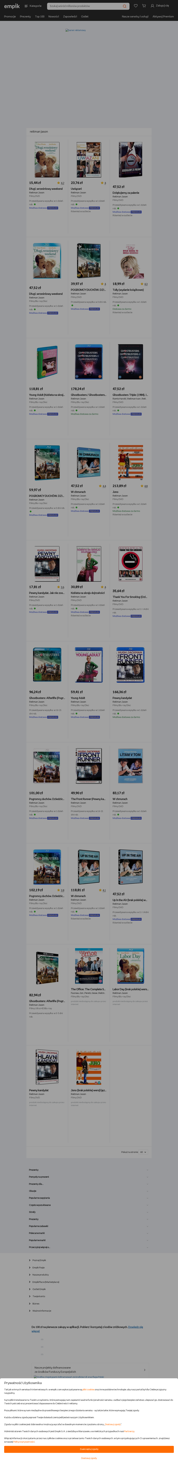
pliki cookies (88, 1390)
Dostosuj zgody (113, 1424)
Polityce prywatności (24, 1442)
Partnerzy (129, 1431)
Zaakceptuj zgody (89, 1449)
